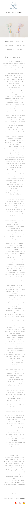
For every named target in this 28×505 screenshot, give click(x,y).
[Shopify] (22, 498)
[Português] (16, 503)
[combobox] (20, 503)
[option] (16, 503)
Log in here (20, 501)
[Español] (24, 503)
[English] (20, 503)
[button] (14, 13)
